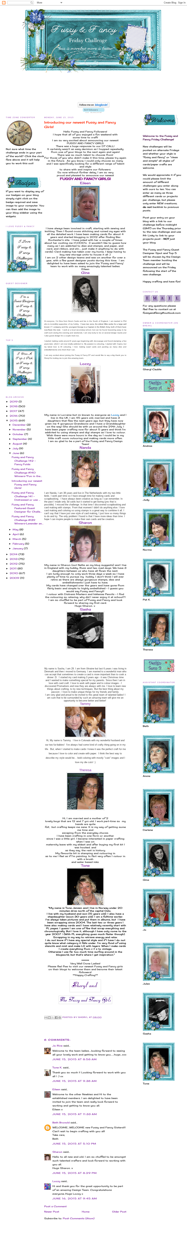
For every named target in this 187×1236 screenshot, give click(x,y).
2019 (14, 401)
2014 (14, 554)
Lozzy (85, 364)
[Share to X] (53, 1017)
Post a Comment (55, 1206)
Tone (85, 865)
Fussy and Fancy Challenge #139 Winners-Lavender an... (27, 520)
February (19, 543)
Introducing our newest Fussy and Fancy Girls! (27, 484)
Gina (85, 273)
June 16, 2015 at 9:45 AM (74, 1198)
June (16, 453)
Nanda (85, 447)
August (18, 443)
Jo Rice (57, 1045)
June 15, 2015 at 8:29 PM (74, 1173)
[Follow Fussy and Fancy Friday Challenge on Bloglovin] (93, 106)
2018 (14, 406)
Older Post (119, 1211)
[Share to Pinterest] (60, 1017)
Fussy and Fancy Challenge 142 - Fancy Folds (24, 461)
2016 (14, 415)
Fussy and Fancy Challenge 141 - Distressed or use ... (26, 496)
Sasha (85, 609)
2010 (14, 573)
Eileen (85, 183)
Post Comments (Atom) (78, 1218)
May (16, 529)
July (16, 448)
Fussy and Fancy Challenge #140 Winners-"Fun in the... (27, 473)
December (20, 424)
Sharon (85, 523)
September (20, 438)
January (18, 548)
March (17, 538)
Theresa (85, 770)
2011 (14, 568)
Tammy (85, 704)
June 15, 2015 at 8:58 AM (74, 1059)
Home (85, 1211)
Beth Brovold (61, 1122)
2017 (14, 411)
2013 (14, 559)
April (16, 534)
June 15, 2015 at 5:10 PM (74, 1143)
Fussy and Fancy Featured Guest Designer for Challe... (27, 508)
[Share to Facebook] (56, 1017)
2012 (14, 563)
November (20, 429)
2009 (15, 577)
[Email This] (46, 1017)
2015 (14, 420)
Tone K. (57, 1067)
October (18, 434)
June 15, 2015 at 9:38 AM (74, 1080)
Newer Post (51, 1211)
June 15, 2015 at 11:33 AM (74, 1114)
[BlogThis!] (49, 1017)
